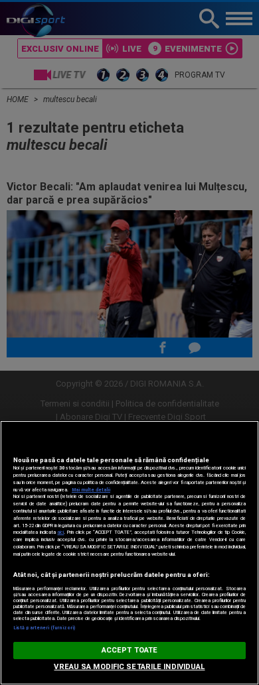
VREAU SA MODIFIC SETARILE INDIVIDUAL (129, 666)
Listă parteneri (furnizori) (44, 628)
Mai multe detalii (91, 490)
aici (60, 532)
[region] (129, 552)
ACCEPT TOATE (129, 650)
